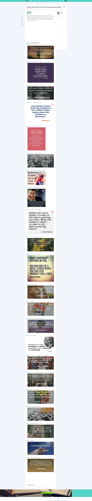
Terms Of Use (30, 498)
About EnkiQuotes (36, 498)
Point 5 (22, 19)
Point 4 (22, 18)
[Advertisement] (41, 26)
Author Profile (61, 17)
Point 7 (22, 21)
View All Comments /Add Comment (40, 487)
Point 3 (22, 17)
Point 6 (22, 20)
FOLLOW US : (58, 498)
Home (26, 498)
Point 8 (22, 22)
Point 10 (22, 24)
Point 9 (22, 23)
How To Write (42, 498)
